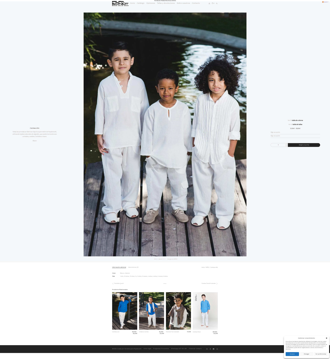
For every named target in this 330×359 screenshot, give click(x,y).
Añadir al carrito (304, 145)
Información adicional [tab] (119, 267)
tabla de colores (297, 120)
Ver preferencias (320, 354)
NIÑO (175, 259)
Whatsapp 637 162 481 (179, 349)
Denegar (306, 354)
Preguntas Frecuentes (161, 349)
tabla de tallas (297, 124)
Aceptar (292, 354)
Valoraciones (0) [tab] (133, 267)
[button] (326, 338)
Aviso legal (147, 349)
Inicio (203, 267)
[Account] (209, 3)
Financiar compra (195, 349)
